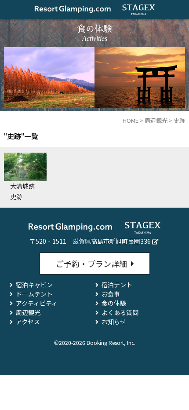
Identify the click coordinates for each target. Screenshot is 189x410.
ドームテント (34, 293)
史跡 (16, 196)
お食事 (111, 293)
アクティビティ (37, 303)
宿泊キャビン (34, 284)
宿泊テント (117, 284)
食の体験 (114, 303)
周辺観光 (28, 312)
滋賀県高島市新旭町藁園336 (112, 241)
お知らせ (114, 321)
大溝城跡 (22, 186)
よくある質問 (120, 312)
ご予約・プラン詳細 (91, 263)
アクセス (28, 321)
